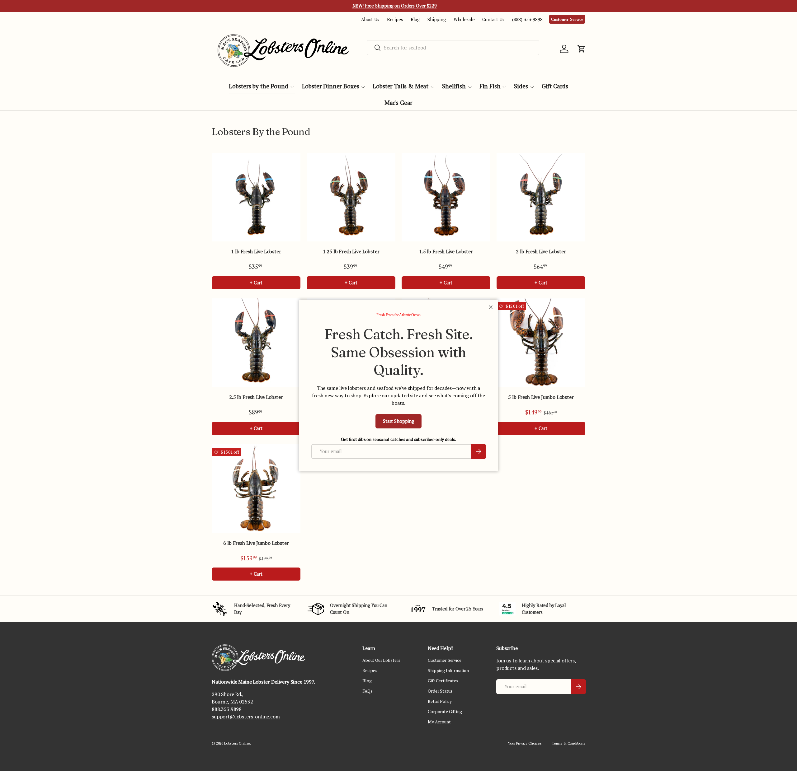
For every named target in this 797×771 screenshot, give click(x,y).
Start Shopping (398, 421)
